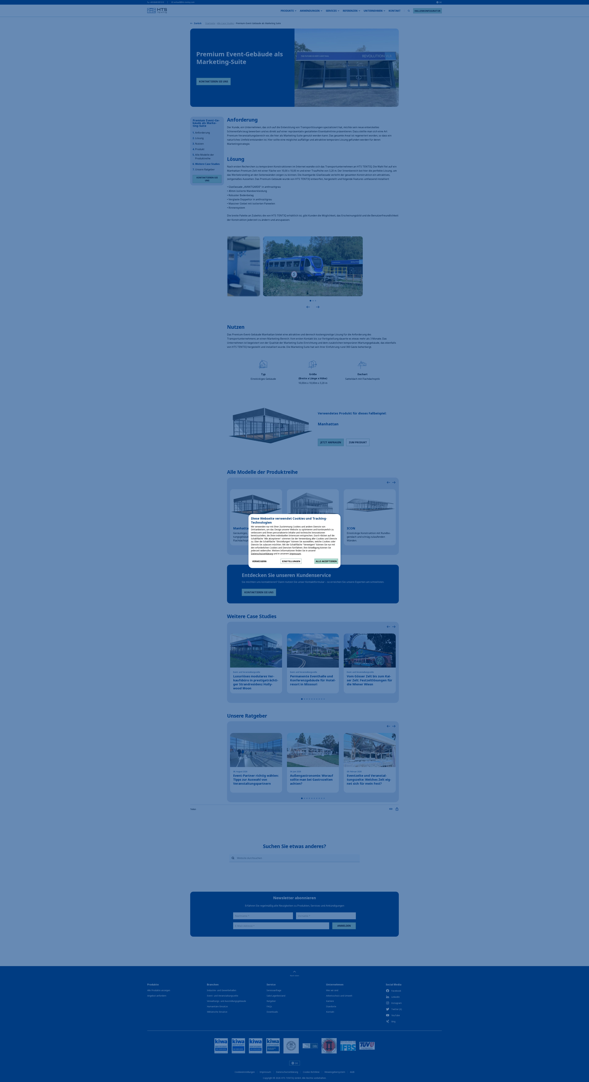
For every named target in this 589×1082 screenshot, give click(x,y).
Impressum (295, 553)
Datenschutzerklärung (262, 553)
